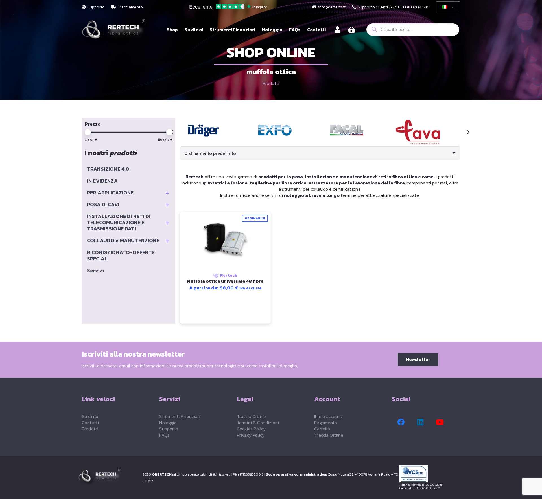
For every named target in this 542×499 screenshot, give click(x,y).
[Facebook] (401, 422)
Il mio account (328, 416)
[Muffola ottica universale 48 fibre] (203, 130)
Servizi (95, 270)
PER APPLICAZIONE (128, 193)
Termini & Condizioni (258, 422)
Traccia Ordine (251, 416)
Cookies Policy (251, 428)
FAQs (164, 435)
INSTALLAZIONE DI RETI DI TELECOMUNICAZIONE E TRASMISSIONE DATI (128, 222)
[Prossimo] (468, 132)
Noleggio (167, 422)
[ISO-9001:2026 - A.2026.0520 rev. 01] (431, 473)
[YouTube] (440, 422)
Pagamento (325, 422)
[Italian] (447, 7)
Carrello (322, 428)
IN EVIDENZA (102, 180)
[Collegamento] (337, 29)
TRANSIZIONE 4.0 (108, 169)
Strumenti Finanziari (179, 416)
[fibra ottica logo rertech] (113, 32)
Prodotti (271, 83)
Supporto (168, 428)
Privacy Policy (251, 435)
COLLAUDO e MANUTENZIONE (128, 241)
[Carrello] (351, 29)
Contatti (90, 422)
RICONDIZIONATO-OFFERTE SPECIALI (121, 255)
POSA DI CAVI (128, 204)
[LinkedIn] (420, 422)
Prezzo (93, 124)
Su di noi (90, 416)
